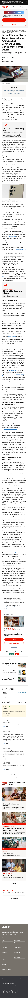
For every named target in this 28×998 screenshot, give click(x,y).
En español (5, 62)
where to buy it (12, 236)
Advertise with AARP (17, 947)
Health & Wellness (8, 289)
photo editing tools (21, 249)
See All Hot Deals (14, 898)
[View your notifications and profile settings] (25, 702)
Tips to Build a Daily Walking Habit (13, 130)
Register (15, 6)
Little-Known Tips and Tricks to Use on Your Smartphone (9, 671)
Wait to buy (16, 91)
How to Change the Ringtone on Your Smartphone (9, 678)
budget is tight (12, 336)
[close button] (26, 10)
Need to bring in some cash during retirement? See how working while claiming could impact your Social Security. (12, 2)
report (23, 726)
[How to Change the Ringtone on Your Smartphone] (22, 679)
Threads (10, 606)
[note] (14, 83)
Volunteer (3, 942)
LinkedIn (6, 606)
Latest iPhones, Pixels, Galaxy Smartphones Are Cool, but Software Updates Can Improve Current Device (14, 42)
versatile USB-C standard (10, 429)
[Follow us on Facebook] (3, 991)
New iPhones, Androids (9, 90)
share (23, 715)
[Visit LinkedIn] (16, 991)
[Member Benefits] (5, 784)
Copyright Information (6, 985)
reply (4, 715)
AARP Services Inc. (17, 957)
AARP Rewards (4, 947)
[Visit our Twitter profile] (8, 991)
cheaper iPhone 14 (13, 370)
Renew (14, 24)
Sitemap (3, 978)
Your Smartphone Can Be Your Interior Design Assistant (9, 664)
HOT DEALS (7, 890)
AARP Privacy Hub (10, 978)
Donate (3, 940)
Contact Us (16, 937)
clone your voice (19, 552)
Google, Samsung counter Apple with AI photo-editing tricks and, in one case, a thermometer (14, 53)
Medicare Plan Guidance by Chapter (13, 292)
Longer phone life (8, 91)
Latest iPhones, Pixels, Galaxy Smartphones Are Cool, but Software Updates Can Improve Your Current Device (14, 31)
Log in (19, 692)
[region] (14, 735)
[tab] (6, 702)
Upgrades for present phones (14, 93)
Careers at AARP (17, 949)
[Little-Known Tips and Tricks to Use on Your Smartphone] (22, 672)
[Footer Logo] (14, 927)
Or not (21, 91)
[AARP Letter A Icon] (5, 286)
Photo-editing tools (19, 90)
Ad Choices (4, 988)
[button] (11, 654)
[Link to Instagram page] (12, 991)
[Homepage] (4, 7)
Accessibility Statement (6, 981)
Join (14, 20)
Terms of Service (18, 978)
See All (14, 883)
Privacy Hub (14, 647)
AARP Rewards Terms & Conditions (8, 983)
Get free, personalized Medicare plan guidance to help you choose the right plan (13, 295)
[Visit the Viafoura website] (16, 777)
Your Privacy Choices (11, 988)
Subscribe (14, 639)
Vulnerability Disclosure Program (17, 985)
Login (20, 6)
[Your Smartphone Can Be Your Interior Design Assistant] (22, 665)
